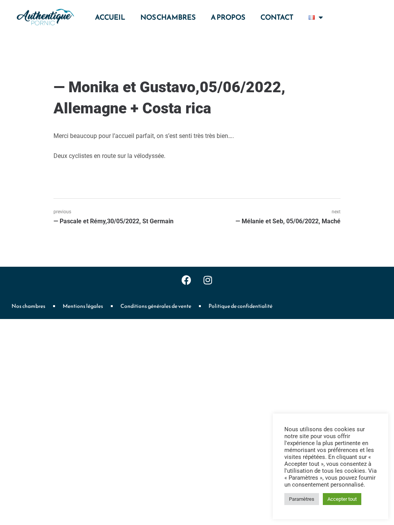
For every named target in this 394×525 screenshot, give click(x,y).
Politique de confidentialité (240, 306)
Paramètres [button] (301, 499)
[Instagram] (207, 280)
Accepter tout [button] (342, 499)
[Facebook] (186, 280)
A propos (228, 17)
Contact (276, 17)
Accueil (110, 17)
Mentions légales (83, 306)
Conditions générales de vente (155, 306)
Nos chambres (167, 17)
